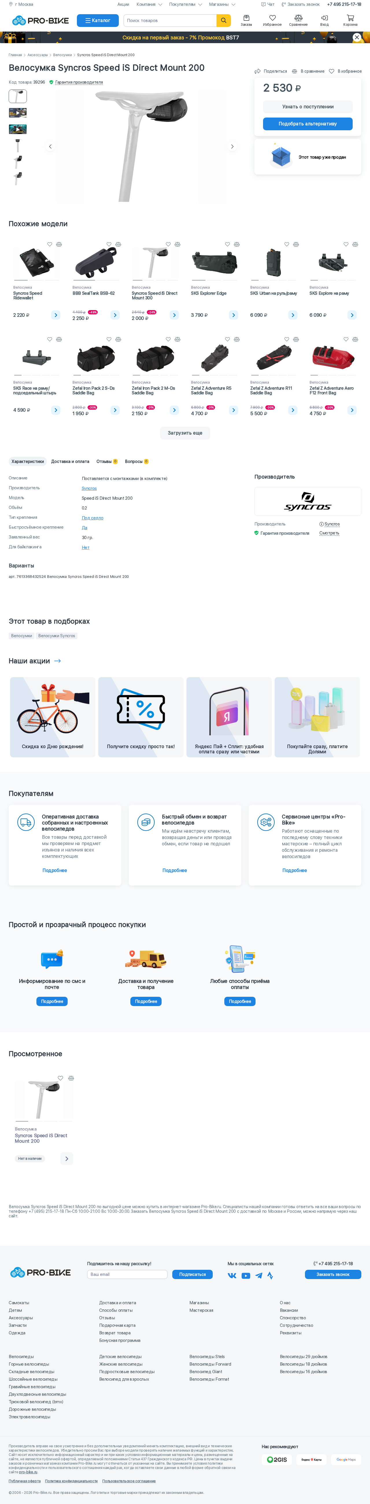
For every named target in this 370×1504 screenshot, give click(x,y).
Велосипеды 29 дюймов (304, 1356)
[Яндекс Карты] (311, 1459)
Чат (271, 4)
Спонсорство (293, 1317)
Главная (15, 55)
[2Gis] (277, 1459)
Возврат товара (115, 1333)
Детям (15, 1310)
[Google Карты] (346, 1459)
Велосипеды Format (209, 1379)
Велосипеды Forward (210, 1364)
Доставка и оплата (117, 1302)
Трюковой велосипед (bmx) (36, 1401)
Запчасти (18, 1325)
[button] (185, 37)
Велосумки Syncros (56, 635)
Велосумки (62, 55)
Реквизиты (290, 1333)
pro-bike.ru (28, 1472)
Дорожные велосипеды (32, 1409)
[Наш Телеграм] (258, 1275)
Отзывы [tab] (106, 461)
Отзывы (107, 1317)
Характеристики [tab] (28, 461)
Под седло (92, 518)
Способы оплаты (116, 1310)
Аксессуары (37, 55)
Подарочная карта (117, 1325)
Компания (146, 4)
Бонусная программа (119, 1340)
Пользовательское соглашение (129, 1481)
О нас (285, 1302)
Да (84, 527)
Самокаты (19, 1302)
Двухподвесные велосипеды (37, 1394)
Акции (123, 4)
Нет (86, 547)
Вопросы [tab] (136, 461)
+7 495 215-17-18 (344, 4)
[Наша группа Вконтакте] (232, 1275)
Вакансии (289, 1310)
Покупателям (182, 4)
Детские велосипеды (120, 1356)
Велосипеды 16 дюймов (304, 1371)
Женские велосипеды (121, 1364)
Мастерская (201, 1310)
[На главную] (40, 20)
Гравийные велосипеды (32, 1386)
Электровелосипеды (29, 1416)
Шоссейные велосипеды (33, 1379)
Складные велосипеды (31, 1371)
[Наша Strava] (270, 1275)
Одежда (17, 1333)
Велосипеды (21, 1356)
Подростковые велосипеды (127, 1371)
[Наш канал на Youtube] (246, 1275)
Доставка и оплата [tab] (70, 461)
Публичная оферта (24, 1481)
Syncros (89, 488)
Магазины (219, 4)
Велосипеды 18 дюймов (304, 1364)
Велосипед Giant (205, 1371)
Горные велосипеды (29, 1364)
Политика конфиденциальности (71, 1481)
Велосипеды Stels (207, 1356)
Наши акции (29, 661)
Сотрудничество (296, 1325)
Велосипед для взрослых (124, 1379)
